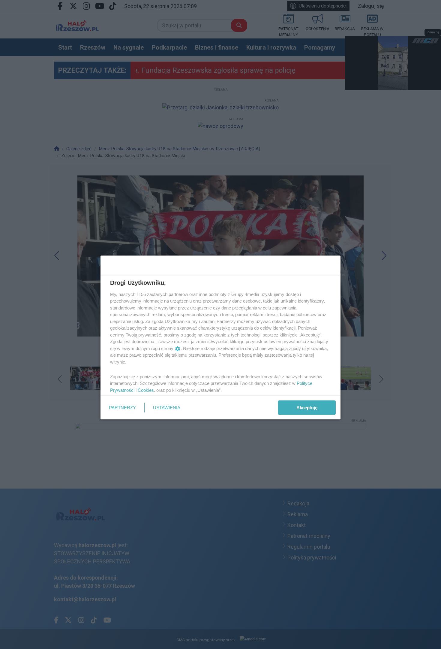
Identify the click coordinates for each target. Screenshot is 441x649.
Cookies (146, 389)
